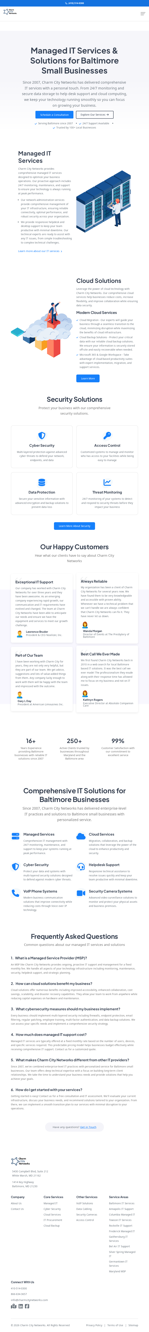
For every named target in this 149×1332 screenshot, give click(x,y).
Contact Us (17, 1209)
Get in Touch (88, 1127)
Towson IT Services (120, 1220)
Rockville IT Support (120, 1225)
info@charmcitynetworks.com (29, 1300)
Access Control (85, 1220)
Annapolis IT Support (121, 1209)
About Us (16, 1203)
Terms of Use (115, 1325)
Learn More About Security (74, 526)
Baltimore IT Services (121, 1203)
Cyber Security (52, 1209)
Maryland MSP (117, 1271)
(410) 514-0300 (76, 3)
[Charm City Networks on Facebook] (27, 1306)
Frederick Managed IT (122, 1231)
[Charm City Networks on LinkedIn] (21, 1306)
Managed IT (51, 1203)
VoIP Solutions (84, 1203)
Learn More (88, 378)
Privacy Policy (94, 1325)
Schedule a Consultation (54, 114)
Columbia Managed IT (122, 1214)
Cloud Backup (52, 1225)
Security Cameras (86, 1214)
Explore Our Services (93, 114)
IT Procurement (53, 1220)
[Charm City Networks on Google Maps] (14, 1306)
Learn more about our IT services (39, 251)
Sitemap (133, 1325)
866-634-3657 (19, 1294)
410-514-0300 (19, 1288)
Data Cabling (84, 1209)
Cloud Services (52, 1214)
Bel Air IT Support (119, 1246)
